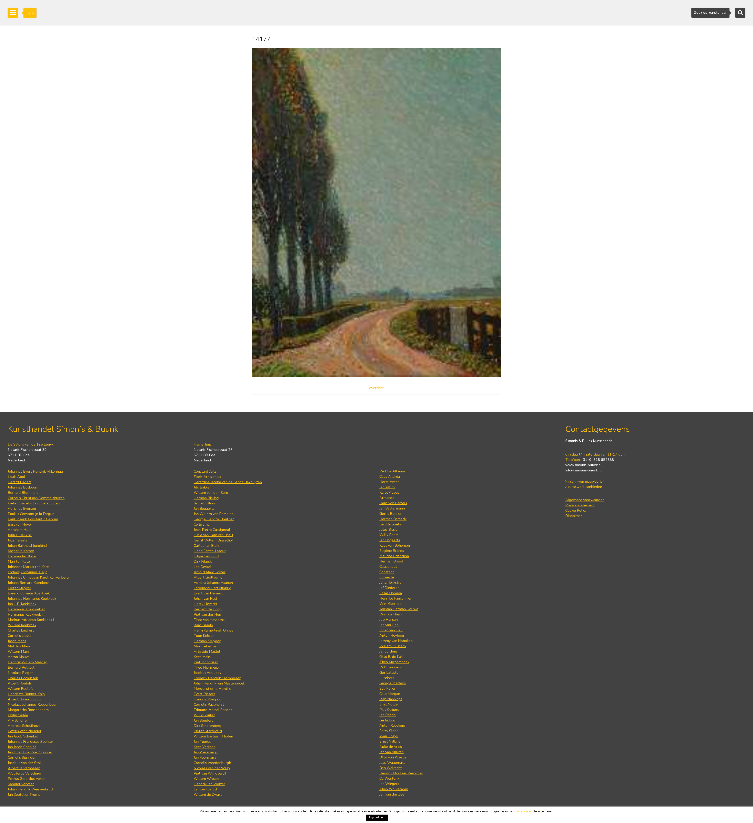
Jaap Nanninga (390, 699)
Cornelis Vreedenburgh (212, 762)
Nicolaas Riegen (20, 672)
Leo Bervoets (390, 524)
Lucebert (386, 677)
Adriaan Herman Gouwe (398, 609)
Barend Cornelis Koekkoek (29, 593)
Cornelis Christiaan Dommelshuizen (36, 498)
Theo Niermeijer (207, 667)
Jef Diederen (389, 587)
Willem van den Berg (211, 492)
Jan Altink (387, 487)
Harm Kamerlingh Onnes (213, 630)
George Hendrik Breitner (214, 519)
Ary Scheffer (18, 720)
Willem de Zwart (208, 794)
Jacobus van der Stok (25, 762)
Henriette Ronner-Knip (26, 694)
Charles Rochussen (23, 678)
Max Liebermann (207, 646)
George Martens (392, 683)
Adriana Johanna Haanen (213, 582)
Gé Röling (387, 720)
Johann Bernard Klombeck (28, 582)
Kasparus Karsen (21, 551)
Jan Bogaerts (204, 508)
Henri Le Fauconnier (395, 598)
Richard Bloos (205, 503)
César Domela (390, 593)
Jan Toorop (202, 741)
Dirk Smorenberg (207, 725)
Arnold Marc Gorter (210, 572)
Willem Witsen (206, 778)
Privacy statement (580, 505)
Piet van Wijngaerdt (210, 773)
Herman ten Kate (22, 556)
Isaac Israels (203, 625)
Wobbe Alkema (392, 471)
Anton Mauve (19, 656)
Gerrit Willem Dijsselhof (213, 540)
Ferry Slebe (388, 730)
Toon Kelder (204, 635)
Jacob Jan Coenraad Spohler (30, 752)
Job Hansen (388, 619)
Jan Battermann (392, 508)
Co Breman (202, 524)
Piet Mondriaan (206, 662)
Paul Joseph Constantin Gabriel (33, 519)
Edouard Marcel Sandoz (213, 709)
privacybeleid (524, 811)
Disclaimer (573, 515)
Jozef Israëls (17, 540)
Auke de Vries (390, 746)
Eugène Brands (391, 550)
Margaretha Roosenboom (28, 709)
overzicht (376, 388)
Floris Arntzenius (207, 476)
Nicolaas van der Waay (212, 768)
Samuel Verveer (21, 784)
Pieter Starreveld (208, 731)
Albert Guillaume (208, 577)
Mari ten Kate (19, 561)
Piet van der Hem (208, 614)
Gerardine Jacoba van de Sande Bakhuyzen (228, 482)
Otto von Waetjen (393, 757)
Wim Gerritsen (391, 603)
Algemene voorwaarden (584, 500)
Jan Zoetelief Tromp (24, 794)
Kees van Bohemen (394, 545)
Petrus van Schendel (24, 731)
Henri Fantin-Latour (210, 551)
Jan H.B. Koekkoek (22, 604)
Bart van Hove (19, 524)
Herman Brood (391, 561)
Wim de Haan (390, 614)
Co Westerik (389, 778)
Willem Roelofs (20, 688)
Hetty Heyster (205, 604)
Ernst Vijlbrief (390, 741)
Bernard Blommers (23, 492)
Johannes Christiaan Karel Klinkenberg (38, 577)
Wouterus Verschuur (25, 773)
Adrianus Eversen (22, 508)
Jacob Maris (17, 641)
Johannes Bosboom (23, 487)
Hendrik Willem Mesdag (27, 662)
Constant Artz (205, 471)
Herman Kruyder (207, 641)
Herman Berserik (393, 519)
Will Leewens (390, 667)
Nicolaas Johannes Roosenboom (33, 704)
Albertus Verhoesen (24, 768)
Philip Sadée (18, 715)
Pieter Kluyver (19, 588)
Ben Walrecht (390, 768)
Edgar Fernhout (206, 556)
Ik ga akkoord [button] (377, 817)
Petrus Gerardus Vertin (26, 778)
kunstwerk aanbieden (584, 486)
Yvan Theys (388, 736)
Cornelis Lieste (20, 635)
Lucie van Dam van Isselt (213, 535)
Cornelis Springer (22, 757)
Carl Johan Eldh (206, 545)
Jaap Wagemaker (393, 762)
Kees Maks (202, 656)
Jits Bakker (202, 487)
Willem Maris (19, 651)
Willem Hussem (392, 646)
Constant (386, 572)
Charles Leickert (21, 630)
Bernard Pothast (21, 667)
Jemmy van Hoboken (396, 640)
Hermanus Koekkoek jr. (26, 614)
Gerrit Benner (390, 513)
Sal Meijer (387, 688)
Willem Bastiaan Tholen (213, 736)
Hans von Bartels (393, 503)
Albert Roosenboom (24, 699)
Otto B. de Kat (391, 656)
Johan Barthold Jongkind (27, 545)
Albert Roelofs (20, 683)
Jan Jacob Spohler (22, 747)
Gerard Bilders (19, 482)
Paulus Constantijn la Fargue (31, 513)
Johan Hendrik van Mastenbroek (219, 683)
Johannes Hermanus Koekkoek (32, 598)
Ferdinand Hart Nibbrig (212, 588)
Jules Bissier (389, 529)
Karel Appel (389, 492)
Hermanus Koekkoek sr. (26, 609)
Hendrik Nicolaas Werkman (401, 773)
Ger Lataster (389, 672)
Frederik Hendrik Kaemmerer (217, 678)
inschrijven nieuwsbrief (585, 481)
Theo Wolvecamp (393, 789)
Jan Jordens (388, 651)
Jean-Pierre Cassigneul (212, 529)
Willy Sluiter (204, 715)
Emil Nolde (388, 704)
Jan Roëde (387, 715)
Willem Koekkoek (22, 625)
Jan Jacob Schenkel (23, 736)
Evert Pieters (204, 694)
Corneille (386, 577)
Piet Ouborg (389, 709)
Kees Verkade (205, 747)
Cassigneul (388, 566)
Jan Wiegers (389, 783)
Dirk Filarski (203, 561)
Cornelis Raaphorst (209, 704)
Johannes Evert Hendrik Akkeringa (35, 471)
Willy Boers (388, 534)
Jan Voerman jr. (206, 752)
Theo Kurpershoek (394, 662)
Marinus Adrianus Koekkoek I (31, 619)
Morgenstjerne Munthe (212, 688)
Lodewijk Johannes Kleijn (27, 572)
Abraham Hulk (19, 529)
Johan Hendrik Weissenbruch (31, 789)
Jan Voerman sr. (206, 757)
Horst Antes (389, 481)
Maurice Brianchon (394, 556)
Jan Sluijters (203, 720)
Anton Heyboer (391, 635)
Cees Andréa (389, 476)
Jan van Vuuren (391, 752)
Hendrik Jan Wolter (209, 784)
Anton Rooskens (392, 725)
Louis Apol (16, 476)
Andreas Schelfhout (24, 725)
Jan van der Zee (391, 794)
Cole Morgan (389, 693)
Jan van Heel (389, 624)
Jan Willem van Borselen (214, 513)
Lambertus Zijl (205, 789)
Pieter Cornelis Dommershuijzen (34, 503)
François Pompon (207, 699)
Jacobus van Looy (207, 672)
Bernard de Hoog (208, 609)
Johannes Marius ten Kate (28, 566)
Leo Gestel (202, 566)
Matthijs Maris (19, 646)
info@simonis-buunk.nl (583, 470)
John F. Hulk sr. (20, 535)
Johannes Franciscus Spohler (30, 741)
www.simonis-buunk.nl (583, 465)
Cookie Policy (576, 510)
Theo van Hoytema (209, 619)
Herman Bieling (206, 498)
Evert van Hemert (208, 593)
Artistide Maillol (207, 651)
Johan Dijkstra (390, 582)
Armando (386, 497)
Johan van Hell (205, 598)
